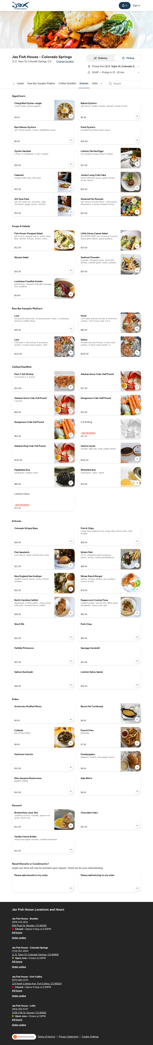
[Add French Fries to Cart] (137, 743)
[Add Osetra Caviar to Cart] (137, 458)
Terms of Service (46, 1036)
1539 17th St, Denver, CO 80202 (29, 1012)
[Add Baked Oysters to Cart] (137, 116)
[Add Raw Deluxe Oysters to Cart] (70, 140)
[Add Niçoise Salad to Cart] (70, 270)
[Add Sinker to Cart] (137, 352)
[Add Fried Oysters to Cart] (137, 140)
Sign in (136, 5)
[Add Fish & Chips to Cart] (137, 541)
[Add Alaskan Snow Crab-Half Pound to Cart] (137, 387)
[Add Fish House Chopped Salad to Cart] (70, 246)
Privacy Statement (68, 1036)
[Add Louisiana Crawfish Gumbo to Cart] (70, 294)
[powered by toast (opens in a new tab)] (24, 1037)
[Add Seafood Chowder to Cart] (137, 270)
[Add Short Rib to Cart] (70, 637)
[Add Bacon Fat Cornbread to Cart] (137, 719)
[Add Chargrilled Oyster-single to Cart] (70, 116)
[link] (41, 83)
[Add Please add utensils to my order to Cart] (70, 888)
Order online (19, 937)
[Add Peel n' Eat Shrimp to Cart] (70, 387)
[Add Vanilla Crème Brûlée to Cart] (70, 849)
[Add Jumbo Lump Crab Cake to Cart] (137, 188)
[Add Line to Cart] (70, 352)
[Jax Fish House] (20, 5)
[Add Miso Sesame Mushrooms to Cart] (70, 791)
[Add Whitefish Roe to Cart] (137, 482)
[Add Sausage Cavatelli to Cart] (137, 661)
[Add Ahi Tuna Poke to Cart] (70, 212)
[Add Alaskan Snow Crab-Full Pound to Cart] (70, 411)
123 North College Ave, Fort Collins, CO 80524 (37, 983)
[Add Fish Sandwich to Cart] (70, 565)
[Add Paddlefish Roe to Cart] (70, 482)
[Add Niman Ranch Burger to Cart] (137, 589)
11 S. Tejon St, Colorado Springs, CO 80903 (35, 954)
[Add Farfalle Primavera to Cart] (70, 661)
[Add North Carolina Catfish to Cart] (70, 613)
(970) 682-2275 (20, 980)
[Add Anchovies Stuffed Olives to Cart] (70, 719)
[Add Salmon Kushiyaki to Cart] (70, 684)
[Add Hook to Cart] (137, 328)
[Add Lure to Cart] (70, 328)
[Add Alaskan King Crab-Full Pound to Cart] (70, 458)
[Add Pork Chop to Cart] (137, 637)
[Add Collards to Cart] (70, 743)
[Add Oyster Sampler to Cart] (70, 164)
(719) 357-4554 (20, 951)
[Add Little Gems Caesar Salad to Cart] (137, 246)
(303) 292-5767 (20, 1009)
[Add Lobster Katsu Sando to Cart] (137, 684)
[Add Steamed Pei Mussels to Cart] (137, 212)
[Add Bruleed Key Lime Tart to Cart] (70, 825)
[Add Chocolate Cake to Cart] (137, 825)
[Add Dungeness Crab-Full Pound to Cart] (70, 435)
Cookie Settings (90, 1036)
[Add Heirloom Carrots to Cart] (70, 767)
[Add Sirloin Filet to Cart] (137, 565)
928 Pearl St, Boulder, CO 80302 (29, 925)
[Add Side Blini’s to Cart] (137, 791)
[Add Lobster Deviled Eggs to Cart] (137, 164)
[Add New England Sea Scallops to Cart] (70, 589)
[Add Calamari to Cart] (70, 188)
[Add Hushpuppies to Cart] (137, 767)
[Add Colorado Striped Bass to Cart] (70, 541)
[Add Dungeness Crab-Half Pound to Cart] (137, 411)
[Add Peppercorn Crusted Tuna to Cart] (137, 613)
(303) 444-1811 (20, 922)
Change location (65, 61)
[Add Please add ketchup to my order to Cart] (137, 888)
